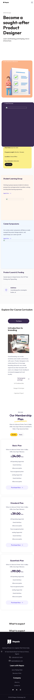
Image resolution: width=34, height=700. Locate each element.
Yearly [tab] (20, 434)
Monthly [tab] (14, 434)
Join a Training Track (17, 670)
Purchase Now (16, 487)
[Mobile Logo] (6, 2)
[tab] (18, 321)
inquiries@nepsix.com (17, 661)
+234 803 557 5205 (17, 657)
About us (17, 682)
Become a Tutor (17, 673)
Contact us (17, 685)
